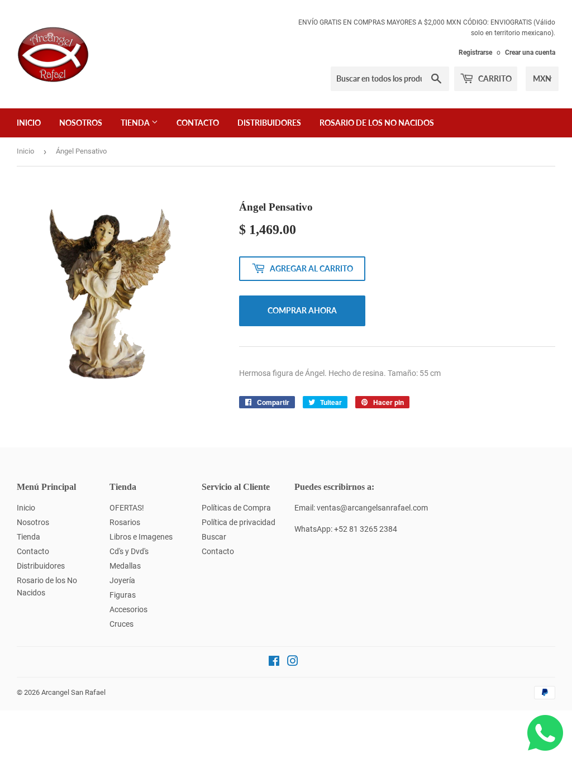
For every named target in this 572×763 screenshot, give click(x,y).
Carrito (494, 78)
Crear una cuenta (530, 52)
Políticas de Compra (236, 507)
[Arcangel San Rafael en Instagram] (292, 662)
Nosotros (80, 122)
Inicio (29, 122)
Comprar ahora (302, 310)
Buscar (214, 536)
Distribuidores (269, 122)
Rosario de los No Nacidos (377, 122)
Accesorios (128, 609)
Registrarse (475, 52)
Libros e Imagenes (141, 536)
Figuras (122, 594)
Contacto (198, 122)
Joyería (122, 580)
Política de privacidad (238, 522)
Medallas (125, 565)
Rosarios (124, 522)
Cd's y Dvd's (129, 551)
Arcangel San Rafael (73, 692)
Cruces (121, 623)
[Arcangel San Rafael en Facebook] (274, 662)
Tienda (136, 122)
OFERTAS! (126, 507)
